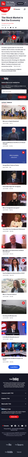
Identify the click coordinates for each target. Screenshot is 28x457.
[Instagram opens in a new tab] (25, 426)
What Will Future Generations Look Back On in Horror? (13, 251)
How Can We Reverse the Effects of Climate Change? (14, 143)
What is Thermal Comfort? (10, 294)
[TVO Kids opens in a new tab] (8, 452)
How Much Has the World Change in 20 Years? (13, 359)
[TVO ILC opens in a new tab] (8, 445)
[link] (5, 27)
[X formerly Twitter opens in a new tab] (18, 426)
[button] (17, 66)
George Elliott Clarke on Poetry (11, 165)
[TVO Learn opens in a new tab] (19, 445)
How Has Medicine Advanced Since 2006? (14, 273)
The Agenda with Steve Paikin (7, 23)
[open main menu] (25, 9)
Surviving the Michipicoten (10, 315)
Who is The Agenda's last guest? (11, 207)
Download (20, 3)
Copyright (6, 434)
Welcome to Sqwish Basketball (11, 121)
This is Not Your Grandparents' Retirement (14, 229)
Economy (3, 14)
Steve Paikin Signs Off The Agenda (12, 186)
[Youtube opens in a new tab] (22, 426)
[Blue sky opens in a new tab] (12, 426)
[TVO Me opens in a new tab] (19, 452)
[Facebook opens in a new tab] (15, 426)
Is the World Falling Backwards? (11, 337)
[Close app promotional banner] (25, 2)
